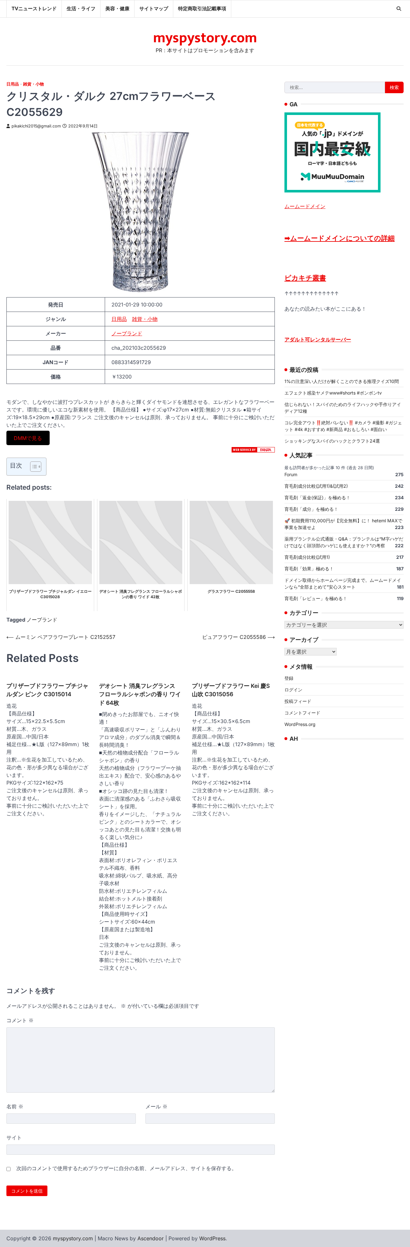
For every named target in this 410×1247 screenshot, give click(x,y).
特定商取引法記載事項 (202, 8)
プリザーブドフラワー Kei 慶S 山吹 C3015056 (231, 689)
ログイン (293, 689)
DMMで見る (28, 438)
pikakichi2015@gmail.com (36, 126)
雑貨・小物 (33, 84)
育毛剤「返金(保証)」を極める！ (317, 497)
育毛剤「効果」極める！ (309, 568)
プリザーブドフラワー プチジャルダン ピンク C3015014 (47, 689)
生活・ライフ (81, 8)
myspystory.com (205, 38)
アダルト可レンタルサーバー (317, 339)
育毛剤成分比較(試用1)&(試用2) (316, 485)
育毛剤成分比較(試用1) (307, 556)
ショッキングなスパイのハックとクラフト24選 (332, 440)
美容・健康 (117, 8)
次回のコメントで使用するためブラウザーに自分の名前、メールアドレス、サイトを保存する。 (126, 1168)
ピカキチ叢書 (305, 277)
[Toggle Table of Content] (32, 466)
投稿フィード (297, 701)
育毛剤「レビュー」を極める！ (315, 598)
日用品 (12, 84)
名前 (14, 1106)
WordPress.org (300, 724)
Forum (290, 474)
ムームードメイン (304, 206)
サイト (14, 1137)
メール (156, 1106)
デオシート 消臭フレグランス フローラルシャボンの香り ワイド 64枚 (140, 694)
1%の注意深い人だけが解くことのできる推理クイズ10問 (341, 381)
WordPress (212, 1238)
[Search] (399, 8)
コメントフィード (302, 712)
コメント (20, 1020)
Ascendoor (150, 1238)
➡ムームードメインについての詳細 (339, 238)
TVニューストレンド (34, 8)
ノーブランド (126, 333)
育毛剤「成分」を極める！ (311, 508)
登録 (288, 678)
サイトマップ (153, 8)
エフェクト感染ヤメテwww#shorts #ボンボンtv (333, 392)
